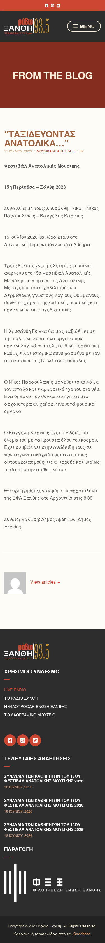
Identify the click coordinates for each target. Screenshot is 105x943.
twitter (58, 5)
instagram (52, 5)
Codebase (81, 933)
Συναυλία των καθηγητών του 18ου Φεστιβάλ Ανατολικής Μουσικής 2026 (43, 778)
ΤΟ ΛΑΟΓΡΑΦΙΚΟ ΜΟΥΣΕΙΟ (29, 714)
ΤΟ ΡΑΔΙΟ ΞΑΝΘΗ (21, 698)
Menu (86, 26)
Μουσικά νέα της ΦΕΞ (56, 151)
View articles (43, 582)
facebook (46, 5)
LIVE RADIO (15, 689)
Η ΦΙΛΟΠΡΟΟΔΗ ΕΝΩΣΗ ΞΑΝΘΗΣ (35, 706)
